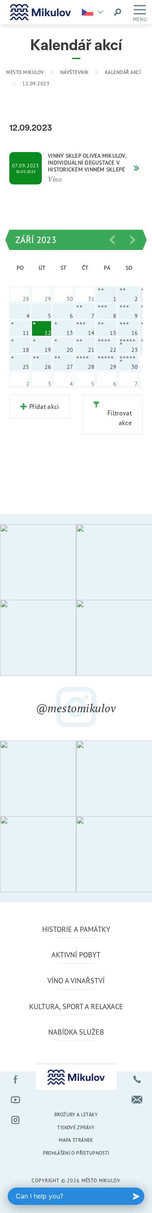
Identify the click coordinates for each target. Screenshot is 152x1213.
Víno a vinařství (76, 980)
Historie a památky (76, 929)
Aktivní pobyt (76, 954)
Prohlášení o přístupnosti (76, 1153)
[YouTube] (15, 1100)
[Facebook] (15, 1079)
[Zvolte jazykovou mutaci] (94, 12)
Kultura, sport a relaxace (76, 1006)
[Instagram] (15, 1120)
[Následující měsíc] (132, 240)
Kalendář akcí (123, 72)
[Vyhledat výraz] (117, 12)
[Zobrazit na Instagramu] (38, 562)
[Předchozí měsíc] (112, 240)
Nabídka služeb (76, 1031)
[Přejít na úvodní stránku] (40, 12)
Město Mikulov (25, 72)
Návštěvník (74, 72)
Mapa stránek (76, 1140)
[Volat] (137, 1079)
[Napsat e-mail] (137, 1100)
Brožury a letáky (76, 1114)
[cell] (106, 294)
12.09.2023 (35, 83)
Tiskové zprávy (75, 1127)
